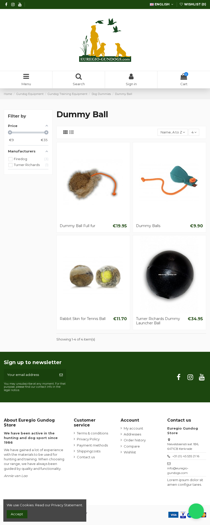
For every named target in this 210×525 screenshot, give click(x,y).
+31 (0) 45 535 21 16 (185, 456)
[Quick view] (100, 219)
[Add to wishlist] (86, 219)
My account (133, 428)
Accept (17, 514)
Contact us (86, 457)
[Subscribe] (61, 375)
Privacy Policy (88, 439)
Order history (135, 440)
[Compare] (93, 219)
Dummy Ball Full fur (77, 225)
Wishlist (130, 452)
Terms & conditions (92, 433)
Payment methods (92, 445)
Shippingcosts (88, 451)
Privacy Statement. (67, 505)
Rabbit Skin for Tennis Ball (83, 318)
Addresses (132, 434)
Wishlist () (194, 4)
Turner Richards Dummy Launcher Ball (158, 320)
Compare (132, 446)
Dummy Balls (148, 225)
